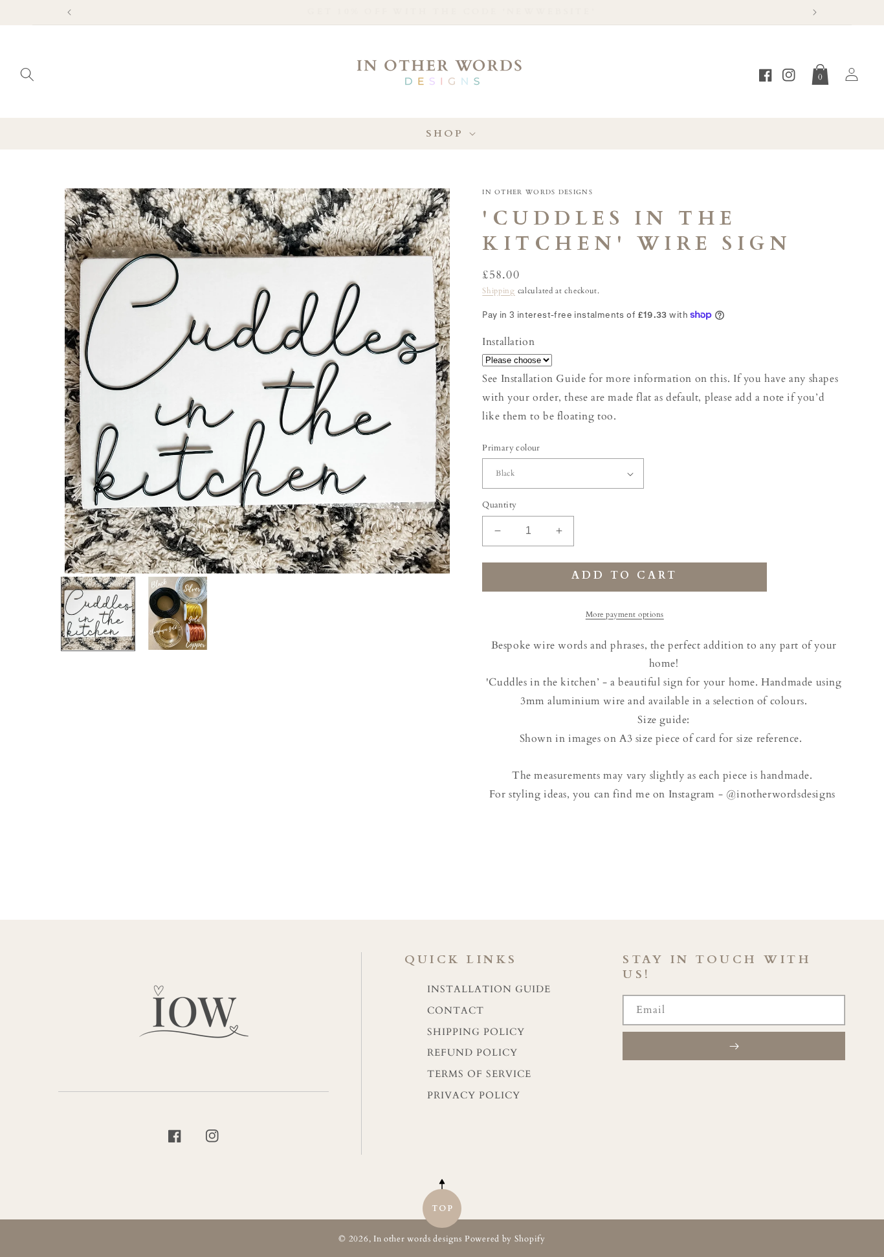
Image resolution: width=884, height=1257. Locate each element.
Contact (455, 1011)
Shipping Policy (476, 1032)
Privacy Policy (473, 1095)
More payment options (625, 614)
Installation (508, 342)
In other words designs (417, 1239)
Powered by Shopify (505, 1239)
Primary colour (511, 448)
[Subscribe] (734, 1046)
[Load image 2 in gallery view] (177, 613)
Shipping (498, 290)
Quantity (499, 505)
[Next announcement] (815, 12)
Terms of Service (479, 1074)
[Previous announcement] (69, 12)
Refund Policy (472, 1053)
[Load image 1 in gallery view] (98, 613)
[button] (27, 72)
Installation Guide (489, 989)
